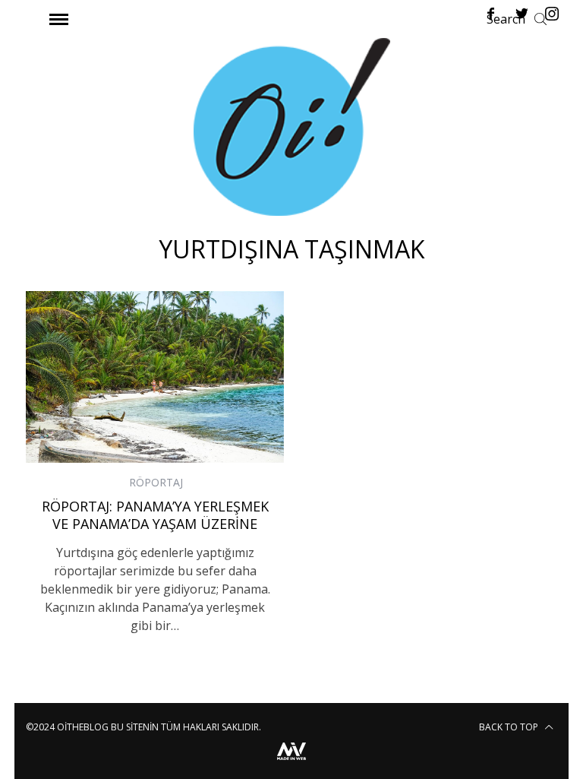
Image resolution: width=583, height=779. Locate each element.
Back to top (509, 726)
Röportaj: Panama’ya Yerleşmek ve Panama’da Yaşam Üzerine (155, 515)
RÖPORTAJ (156, 482)
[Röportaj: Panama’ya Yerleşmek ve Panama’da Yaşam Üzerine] (155, 377)
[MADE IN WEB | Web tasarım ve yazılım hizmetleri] (291, 761)
